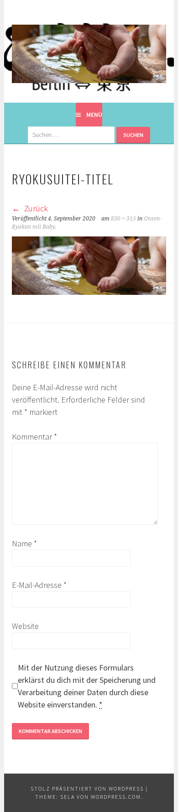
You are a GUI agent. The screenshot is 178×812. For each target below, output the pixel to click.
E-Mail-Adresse (39, 585)
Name (24, 543)
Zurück (35, 208)
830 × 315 (123, 218)
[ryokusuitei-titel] (89, 292)
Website (25, 626)
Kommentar (34, 436)
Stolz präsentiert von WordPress (87, 788)
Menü (94, 114)
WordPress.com (116, 796)
